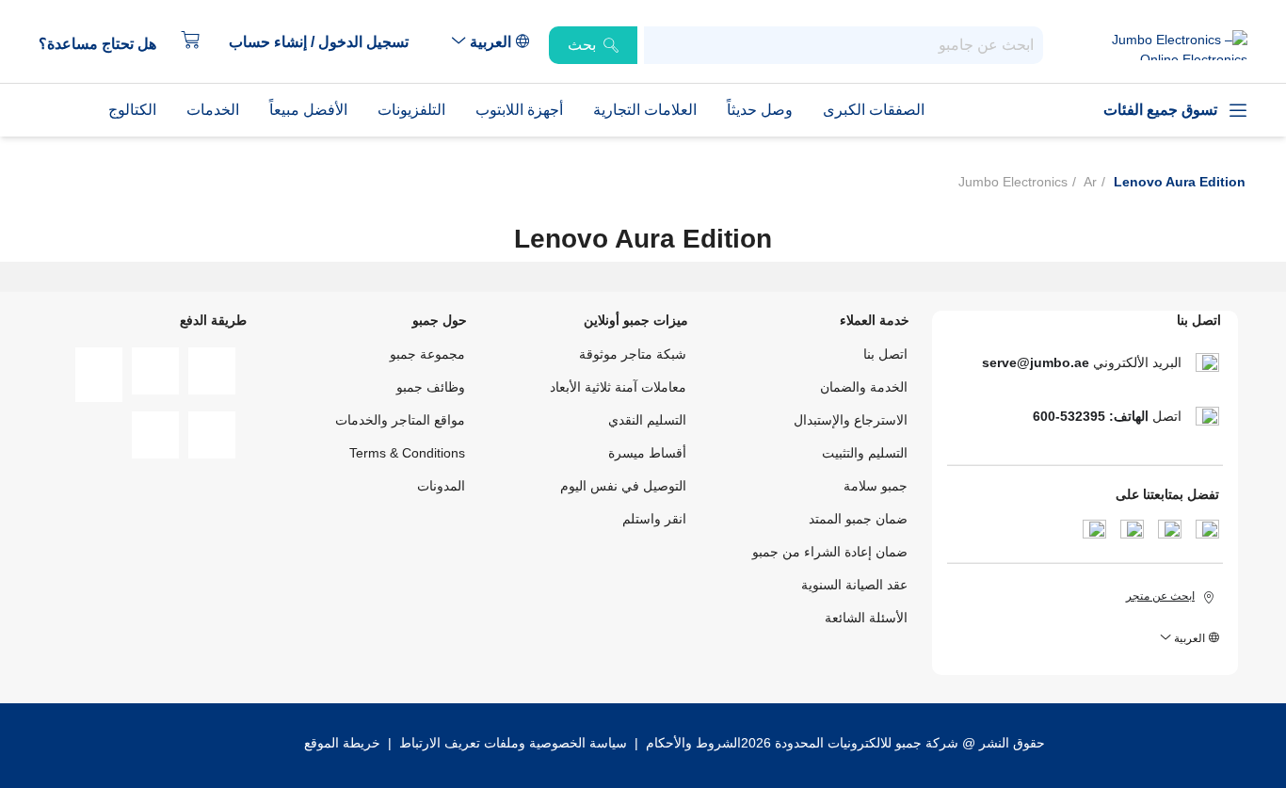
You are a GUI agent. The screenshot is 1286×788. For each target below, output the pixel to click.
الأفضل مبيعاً (308, 110)
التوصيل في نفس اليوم (623, 485)
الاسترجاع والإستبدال (851, 419)
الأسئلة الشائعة (866, 617)
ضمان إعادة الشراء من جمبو (830, 551)
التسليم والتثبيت (865, 452)
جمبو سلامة (876, 485)
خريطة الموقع (342, 742)
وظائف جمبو (430, 386)
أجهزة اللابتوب (519, 110)
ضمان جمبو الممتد (858, 518)
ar (1090, 181)
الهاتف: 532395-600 (1091, 416)
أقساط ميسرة (647, 452)
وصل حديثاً (760, 110)
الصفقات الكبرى (873, 110)
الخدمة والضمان (864, 386)
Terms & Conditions (407, 452)
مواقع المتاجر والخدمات (400, 419)
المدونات (441, 485)
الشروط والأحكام (691, 742)
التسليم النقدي (647, 419)
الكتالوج (132, 110)
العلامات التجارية (645, 110)
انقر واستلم (654, 518)
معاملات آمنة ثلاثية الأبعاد (618, 386)
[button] (328, 42)
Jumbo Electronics (1013, 181)
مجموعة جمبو (427, 354)
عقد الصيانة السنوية (854, 584)
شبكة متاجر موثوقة (632, 354)
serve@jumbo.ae (1035, 362)
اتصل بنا (885, 354)
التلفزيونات (411, 110)
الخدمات (212, 110)
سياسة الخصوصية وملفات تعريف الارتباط (513, 742)
